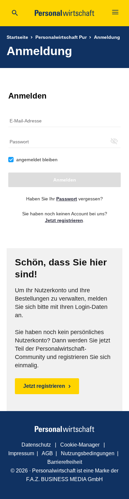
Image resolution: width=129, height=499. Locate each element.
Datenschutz (36, 445)
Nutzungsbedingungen (87, 453)
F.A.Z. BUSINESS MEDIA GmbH (64, 479)
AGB (47, 453)
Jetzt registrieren (44, 386)
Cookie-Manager (80, 445)
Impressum (21, 453)
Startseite (17, 37)
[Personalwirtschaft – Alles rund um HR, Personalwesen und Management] (64, 13)
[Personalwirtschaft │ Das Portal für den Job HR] (64, 429)
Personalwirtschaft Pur (61, 37)
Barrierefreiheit (64, 462)
